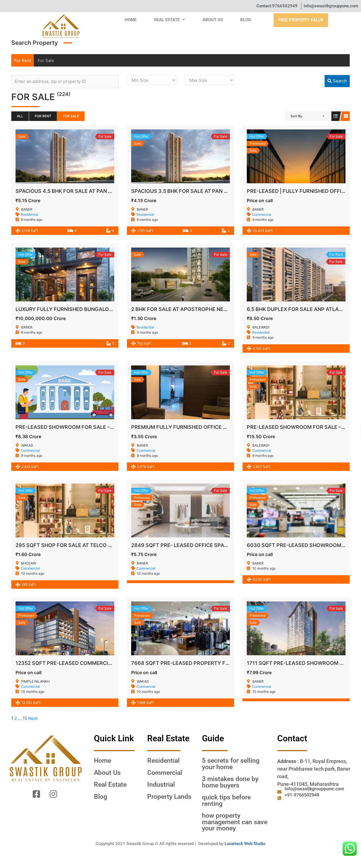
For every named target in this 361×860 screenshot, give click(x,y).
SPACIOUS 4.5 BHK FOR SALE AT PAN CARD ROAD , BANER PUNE (95, 191)
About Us (212, 19)
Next (33, 718)
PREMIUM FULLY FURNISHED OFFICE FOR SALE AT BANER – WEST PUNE (219, 427)
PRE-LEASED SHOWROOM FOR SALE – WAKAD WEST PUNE (88, 427)
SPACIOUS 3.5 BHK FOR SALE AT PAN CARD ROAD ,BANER (202, 191)
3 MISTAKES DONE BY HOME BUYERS (230, 782)
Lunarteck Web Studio (245, 843)
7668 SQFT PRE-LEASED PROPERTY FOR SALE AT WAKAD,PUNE (210, 663)
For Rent (22, 60)
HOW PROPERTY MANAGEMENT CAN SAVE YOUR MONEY (234, 822)
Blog (245, 19)
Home (131, 19)
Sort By (296, 116)
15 (25, 718)
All (20, 116)
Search (339, 80)
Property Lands (169, 796)
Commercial (261, 214)
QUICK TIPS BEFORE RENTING (226, 800)
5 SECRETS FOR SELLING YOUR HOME (230, 764)
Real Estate (167, 19)
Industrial (161, 784)
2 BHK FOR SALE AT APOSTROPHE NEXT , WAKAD (192, 309)
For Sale (46, 60)
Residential (29, 214)
